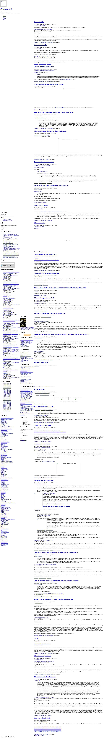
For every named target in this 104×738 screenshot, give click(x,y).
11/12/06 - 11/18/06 (6, 396)
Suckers (36, 638)
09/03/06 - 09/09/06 (7, 407)
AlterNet (22, 368)
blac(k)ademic (3, 421)
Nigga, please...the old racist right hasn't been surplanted (51, 185)
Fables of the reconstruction (6, 457)
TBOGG (2, 512)
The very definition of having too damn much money (50, 131)
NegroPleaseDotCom (5, 489)
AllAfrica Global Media (25, 367)
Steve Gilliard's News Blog (6, 508)
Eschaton (2, 453)
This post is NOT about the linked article (46, 273)
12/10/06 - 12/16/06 (7, 392)
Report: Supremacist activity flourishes (41, 321)
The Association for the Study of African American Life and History (27, 409)
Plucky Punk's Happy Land (6, 499)
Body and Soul (3, 447)
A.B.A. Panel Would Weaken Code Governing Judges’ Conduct (46, 260)
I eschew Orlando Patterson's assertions (10, 323)
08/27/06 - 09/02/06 (7, 408)
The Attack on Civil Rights (25, 379)
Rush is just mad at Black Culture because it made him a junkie (53, 112)
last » (43, 735)
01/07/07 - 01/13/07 (7, 387)
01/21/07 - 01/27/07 (7, 384)
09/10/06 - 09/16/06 (7, 406)
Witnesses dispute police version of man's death (43, 29)
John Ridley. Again (38, 191)
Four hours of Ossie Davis (42, 718)
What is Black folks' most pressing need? (11, 377)
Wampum (2, 526)
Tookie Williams (6, 277)
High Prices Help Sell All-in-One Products (42, 643)
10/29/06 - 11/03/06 (7, 398)
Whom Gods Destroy (5, 528)
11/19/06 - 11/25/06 (6, 395)
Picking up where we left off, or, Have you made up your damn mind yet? (11, 273)
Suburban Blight (4, 537)
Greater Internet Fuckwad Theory (65, 79)
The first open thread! (7, 300)
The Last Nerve (4, 515)
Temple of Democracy (24, 400)
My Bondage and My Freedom (26, 342)
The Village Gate (4, 517)
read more (36, 42)
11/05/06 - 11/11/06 (6, 397)
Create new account (7, 219)
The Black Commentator (25, 369)
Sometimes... (5, 373)
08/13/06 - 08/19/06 (7, 410)
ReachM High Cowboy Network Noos (8, 502)
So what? (5, 296)
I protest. (2, 467)
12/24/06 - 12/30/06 (7, 390)
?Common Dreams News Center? (26, 372)
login (48, 42)
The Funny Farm (4, 514)
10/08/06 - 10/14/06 (7, 402)
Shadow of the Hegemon (5, 507)
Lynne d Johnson (4, 478)
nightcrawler (3, 490)
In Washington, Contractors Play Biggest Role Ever (44, 661)
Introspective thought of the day (9, 344)
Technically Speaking (5, 513)
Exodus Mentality (4, 427)
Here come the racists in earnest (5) (9, 246)
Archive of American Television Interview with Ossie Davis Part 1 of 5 (47, 726)
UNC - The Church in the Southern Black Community (27, 407)
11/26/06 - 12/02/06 (7, 394)
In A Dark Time (4, 468)
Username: (3, 214)
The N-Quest (3, 434)
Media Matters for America (40, 118)
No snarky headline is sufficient (44, 480)
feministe (2, 459)
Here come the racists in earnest (44, 162)
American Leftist (4, 443)
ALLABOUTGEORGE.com (6, 419)
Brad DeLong (3, 448)
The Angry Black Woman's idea (42, 395)
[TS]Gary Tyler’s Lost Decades (49, 493)
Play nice (5, 293)
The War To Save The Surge (40, 303)
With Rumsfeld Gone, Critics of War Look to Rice (43, 540)
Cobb (2, 438)
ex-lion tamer (3, 456)
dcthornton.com (4, 542)
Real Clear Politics (4, 544)
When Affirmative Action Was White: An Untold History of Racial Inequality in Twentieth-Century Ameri (11, 285)
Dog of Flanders (4, 536)
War (47, 301)
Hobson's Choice (4, 464)
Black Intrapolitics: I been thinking (9, 281)
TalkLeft (2, 511)
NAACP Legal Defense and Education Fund (25, 357)
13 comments (45, 285)
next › (41, 735)
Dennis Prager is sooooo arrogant (9, 275)
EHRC (21, 361)
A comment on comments (42, 444)
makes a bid (44, 173)
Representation (5, 228)
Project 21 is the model (41, 362)
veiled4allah (3, 525)
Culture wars (37, 317)
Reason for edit (37, 72)
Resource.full (3, 503)
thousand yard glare (4, 520)
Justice (36, 25)
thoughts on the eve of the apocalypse (8, 519)
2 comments (49, 220)
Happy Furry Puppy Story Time (7, 462)
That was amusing (39, 223)
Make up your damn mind (8, 291)
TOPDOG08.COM (4, 522)
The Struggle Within (4, 435)
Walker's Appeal (23, 345)
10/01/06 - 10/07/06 (7, 403)
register (51, 42)
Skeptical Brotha (4, 430)
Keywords (3, 473)
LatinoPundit (3, 475)
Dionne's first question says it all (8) (10, 234)
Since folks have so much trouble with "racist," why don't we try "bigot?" (10, 331)
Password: (3, 215)
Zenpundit (3, 535)
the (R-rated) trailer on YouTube (60, 107)
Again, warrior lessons (41, 205)
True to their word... (40, 45)
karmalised (3, 472)
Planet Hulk (5, 279)
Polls (4, 19)
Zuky (2, 437)
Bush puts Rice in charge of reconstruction (45, 530)
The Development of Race (25, 382)
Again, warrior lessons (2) (8, 243)
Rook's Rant (3, 505)
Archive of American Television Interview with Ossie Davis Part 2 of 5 (47, 727)
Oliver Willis (3, 493)
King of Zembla (4, 474)
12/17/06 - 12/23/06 (7, 391)
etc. (1, 534)
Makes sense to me (6, 302)
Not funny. (39, 74)
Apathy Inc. (3, 444)
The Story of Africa (24, 412)
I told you (36, 167)
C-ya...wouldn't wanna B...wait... (44, 406)
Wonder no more (6, 310)
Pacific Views (3, 496)
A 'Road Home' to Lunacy (39, 351)
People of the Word (39, 165)
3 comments (45, 109)
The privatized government (42, 656)
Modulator (3, 483)
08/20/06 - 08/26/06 (7, 409)
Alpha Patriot (3, 545)
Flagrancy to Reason (4, 460)
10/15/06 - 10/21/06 (7, 401)
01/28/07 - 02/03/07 (7, 383)
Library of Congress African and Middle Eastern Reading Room (26, 393)
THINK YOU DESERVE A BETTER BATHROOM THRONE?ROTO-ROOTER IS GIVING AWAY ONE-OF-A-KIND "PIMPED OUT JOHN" (50, 431)
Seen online (42, 226)
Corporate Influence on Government (24, 381)
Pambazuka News (23, 374)
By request (5, 367)
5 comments (49, 183)
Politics (40, 48)
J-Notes (2, 470)
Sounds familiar (39, 22)
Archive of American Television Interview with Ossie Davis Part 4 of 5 (47, 730)
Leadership (4, 226)
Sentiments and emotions (8, 325)
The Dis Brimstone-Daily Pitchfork (7, 426)
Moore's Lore (3, 533)
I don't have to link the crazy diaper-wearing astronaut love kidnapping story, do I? (60, 287)
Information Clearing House (25, 373)
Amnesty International (24, 351)
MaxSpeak (3, 481)
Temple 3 (2, 432)
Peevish (2, 498)
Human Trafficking (24, 399)
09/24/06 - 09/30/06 (7, 404)
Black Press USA (23, 371)
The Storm (3, 518)
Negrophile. (3, 488)
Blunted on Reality (4, 446)
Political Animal (4, 500)
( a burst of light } (4, 531)
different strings (4, 452)
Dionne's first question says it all (44, 298)
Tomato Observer (4, 521)
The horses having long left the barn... (46, 254)
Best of (4, 16)
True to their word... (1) (7, 237)
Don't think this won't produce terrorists (10, 334)
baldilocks (3, 538)
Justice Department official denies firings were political (44, 56)
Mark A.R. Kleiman (4, 480)
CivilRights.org (23, 352)
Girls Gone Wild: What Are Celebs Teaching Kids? (44, 697)
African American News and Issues (27, 366)
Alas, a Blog (3, 440)
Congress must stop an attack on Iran (41, 617)
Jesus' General (3, 471)
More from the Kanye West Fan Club (10, 336)
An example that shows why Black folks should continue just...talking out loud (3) (11, 253)
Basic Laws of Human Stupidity (26, 383)
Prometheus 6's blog (42, 42)
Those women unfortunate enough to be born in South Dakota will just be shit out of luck (11, 359)
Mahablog (3, 482)
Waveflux (2, 527)
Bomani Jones (3, 420)
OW (36, 319)
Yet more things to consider (8, 312)
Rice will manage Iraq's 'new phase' (43, 515)
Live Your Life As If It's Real (6, 477)
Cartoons (37, 226)
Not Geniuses (3, 492)
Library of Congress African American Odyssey (25, 389)
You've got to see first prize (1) (9, 251)
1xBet (4, 17)
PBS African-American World (26, 396)
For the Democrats (38, 301)
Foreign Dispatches (4, 543)
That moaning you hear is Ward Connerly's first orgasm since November (56, 580)
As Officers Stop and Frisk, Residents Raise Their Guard (45, 564)
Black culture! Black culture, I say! (45, 677)
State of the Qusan (4, 431)
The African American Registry (26, 391)
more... (2, 412)
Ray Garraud (3, 501)
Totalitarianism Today (5, 523)
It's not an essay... (39, 389)
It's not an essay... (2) (7, 250)
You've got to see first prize (42, 425)
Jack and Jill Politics (4, 425)
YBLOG (2, 495)
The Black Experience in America (26, 340)
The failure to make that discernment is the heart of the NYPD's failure (56, 552)
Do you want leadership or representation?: (9, 225)
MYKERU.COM (4, 486)
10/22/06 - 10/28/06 (7, 400)
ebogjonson (3, 424)
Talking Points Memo (5, 510)
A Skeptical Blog (4, 439)
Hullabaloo (3, 465)
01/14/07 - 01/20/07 (7, 385)
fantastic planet (3, 458)
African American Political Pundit (7, 418)
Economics (43, 410)
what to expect (41, 167)
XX (1, 530)
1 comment (49, 64)
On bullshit (43, 447)
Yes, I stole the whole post (8, 375)
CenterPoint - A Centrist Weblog (7, 449)
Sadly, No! (3, 506)
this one (46, 279)
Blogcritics (3, 445)
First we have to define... (7, 365)
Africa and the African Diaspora (41, 70)
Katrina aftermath (38, 337)
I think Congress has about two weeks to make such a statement (53, 599)
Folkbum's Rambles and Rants (6, 461)
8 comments (45, 310)
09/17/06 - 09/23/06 (7, 405)
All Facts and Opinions (5, 442)
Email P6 (4, 18)
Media (36, 87)
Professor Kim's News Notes (6, 428)
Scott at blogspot (4, 539)
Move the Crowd (4, 485)
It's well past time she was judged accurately (56, 506)
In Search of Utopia (4, 469)
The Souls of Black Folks (25, 341)
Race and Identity (42, 25)
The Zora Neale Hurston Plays (26, 394)
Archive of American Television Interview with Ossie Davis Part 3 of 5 (47, 729)
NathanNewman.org (4, 487)
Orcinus (2, 494)
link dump (43, 210)
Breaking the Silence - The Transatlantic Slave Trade (25, 398)
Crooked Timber (4, 450)
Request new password (7, 220)
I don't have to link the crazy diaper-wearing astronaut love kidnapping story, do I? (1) (11, 249)
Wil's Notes (3, 436)
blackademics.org (4, 422)
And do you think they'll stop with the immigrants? (50, 313)
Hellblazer (3, 463)
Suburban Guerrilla (4, 509)
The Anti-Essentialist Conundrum (7, 433)
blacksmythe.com (4, 423)
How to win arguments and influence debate (53, 210)
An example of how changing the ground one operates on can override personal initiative (61, 334)
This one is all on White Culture (44, 66)
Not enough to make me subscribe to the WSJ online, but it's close (10, 339)
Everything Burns (4, 455)
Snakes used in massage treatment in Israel (42, 135)
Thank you (36, 228)
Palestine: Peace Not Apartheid (54, 278)
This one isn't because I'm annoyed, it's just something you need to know (11, 289)
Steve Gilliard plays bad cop (8, 298)
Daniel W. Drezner (4, 540)
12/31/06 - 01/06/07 (7, 388)
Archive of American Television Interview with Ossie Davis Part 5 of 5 (47, 731)
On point (4, 317)
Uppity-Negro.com (4, 524)
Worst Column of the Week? (42, 171)
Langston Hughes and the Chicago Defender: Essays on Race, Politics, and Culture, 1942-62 (27, 328)
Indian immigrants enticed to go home (41, 415)
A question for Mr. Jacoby (8, 308)
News (36, 291)
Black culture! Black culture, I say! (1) (10, 257)
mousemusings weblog (5, 484)
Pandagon (2, 497)
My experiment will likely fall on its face (10, 347)
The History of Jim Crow (25, 395)
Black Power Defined (24, 346)
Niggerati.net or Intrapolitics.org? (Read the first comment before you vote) (11, 320)
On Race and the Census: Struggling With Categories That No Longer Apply (48, 593)
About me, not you (39, 393)
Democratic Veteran (4, 451)
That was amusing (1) (7, 247)
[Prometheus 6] (3, 6)
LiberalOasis (3, 476)
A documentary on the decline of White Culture (49, 84)
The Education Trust (24, 360)
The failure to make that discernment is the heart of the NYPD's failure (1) (11, 256)
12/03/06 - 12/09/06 (7, 393)
